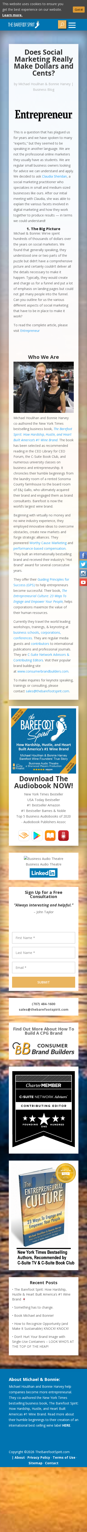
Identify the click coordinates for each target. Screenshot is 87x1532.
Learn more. (12, 15)
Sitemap (35, 1463)
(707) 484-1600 (43, 1004)
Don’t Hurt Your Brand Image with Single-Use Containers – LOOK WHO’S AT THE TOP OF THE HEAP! (43, 1341)
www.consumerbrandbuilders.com (42, 671)
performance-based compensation (39, 548)
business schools (26, 632)
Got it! (79, 9)
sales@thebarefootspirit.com (47, 691)
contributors (40, 643)
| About (17, 1457)
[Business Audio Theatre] (43, 858)
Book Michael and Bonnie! (34, 1315)
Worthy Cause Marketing (48, 543)
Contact (51, 1463)
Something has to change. (33, 1307)
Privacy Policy (38, 1457)
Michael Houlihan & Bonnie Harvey (44, 84)
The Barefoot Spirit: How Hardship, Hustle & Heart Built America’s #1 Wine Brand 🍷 (41, 1294)
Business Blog (43, 89)
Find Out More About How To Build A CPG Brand (43, 1031)
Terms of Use (64, 1457)
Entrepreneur (30, 330)
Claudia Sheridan (54, 176)
